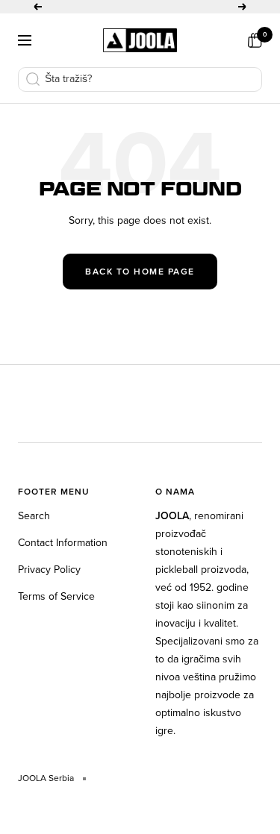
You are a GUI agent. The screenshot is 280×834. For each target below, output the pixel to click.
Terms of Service (56, 596)
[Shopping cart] (254, 40)
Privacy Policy (49, 569)
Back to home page (140, 271)
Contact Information (63, 543)
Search (34, 516)
